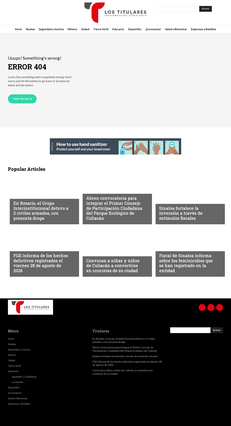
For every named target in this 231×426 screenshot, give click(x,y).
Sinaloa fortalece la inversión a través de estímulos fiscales (180, 213)
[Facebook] (22, 12)
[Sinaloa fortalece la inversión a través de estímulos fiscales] (188, 198)
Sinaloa (91, 190)
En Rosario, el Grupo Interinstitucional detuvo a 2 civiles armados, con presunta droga (40, 210)
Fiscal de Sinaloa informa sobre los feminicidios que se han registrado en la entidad (186, 263)
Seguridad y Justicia (27, 195)
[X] (40, 12)
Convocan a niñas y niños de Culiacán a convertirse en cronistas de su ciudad (113, 265)
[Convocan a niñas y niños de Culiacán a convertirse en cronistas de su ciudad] (115, 251)
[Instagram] (31, 12)
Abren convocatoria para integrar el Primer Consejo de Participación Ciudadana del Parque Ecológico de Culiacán (114, 208)
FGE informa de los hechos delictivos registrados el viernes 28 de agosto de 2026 (40, 263)
